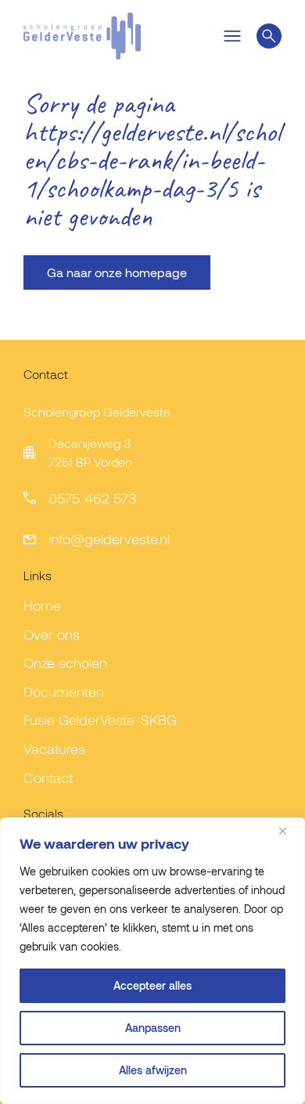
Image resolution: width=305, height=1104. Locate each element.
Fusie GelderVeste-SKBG (100, 719)
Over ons (51, 634)
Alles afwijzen (153, 1070)
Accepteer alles (152, 985)
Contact (48, 777)
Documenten (63, 691)
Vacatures (54, 748)
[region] (152, 960)
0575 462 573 (92, 498)
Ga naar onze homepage (117, 272)
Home (42, 605)
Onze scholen (65, 662)
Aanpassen (153, 1027)
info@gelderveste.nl (109, 538)
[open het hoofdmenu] (232, 36)
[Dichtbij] (288, 830)
